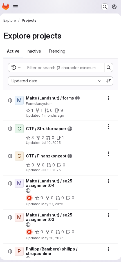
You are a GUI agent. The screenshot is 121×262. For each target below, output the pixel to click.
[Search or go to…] (104, 6)
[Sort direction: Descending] (108, 80)
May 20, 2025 (52, 238)
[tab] (13, 51)
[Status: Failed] (29, 198)
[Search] (108, 67)
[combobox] (56, 80)
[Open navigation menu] (15, 6)
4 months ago (52, 115)
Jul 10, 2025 (51, 143)
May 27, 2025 (52, 204)
